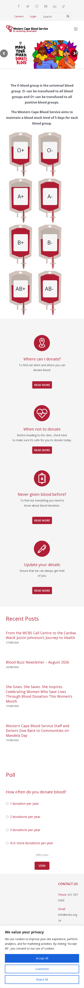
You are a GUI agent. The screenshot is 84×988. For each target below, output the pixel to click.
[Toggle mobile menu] (76, 29)
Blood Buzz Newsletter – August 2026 (37, 662)
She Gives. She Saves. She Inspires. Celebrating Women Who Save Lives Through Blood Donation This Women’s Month (39, 693)
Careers (19, 16)
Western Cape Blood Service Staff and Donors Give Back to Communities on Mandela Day (37, 730)
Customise (42, 969)
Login (33, 16)
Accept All (42, 958)
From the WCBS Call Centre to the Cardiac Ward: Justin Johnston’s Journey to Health (41, 635)
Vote (42, 866)
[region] (42, 957)
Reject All (42, 979)
